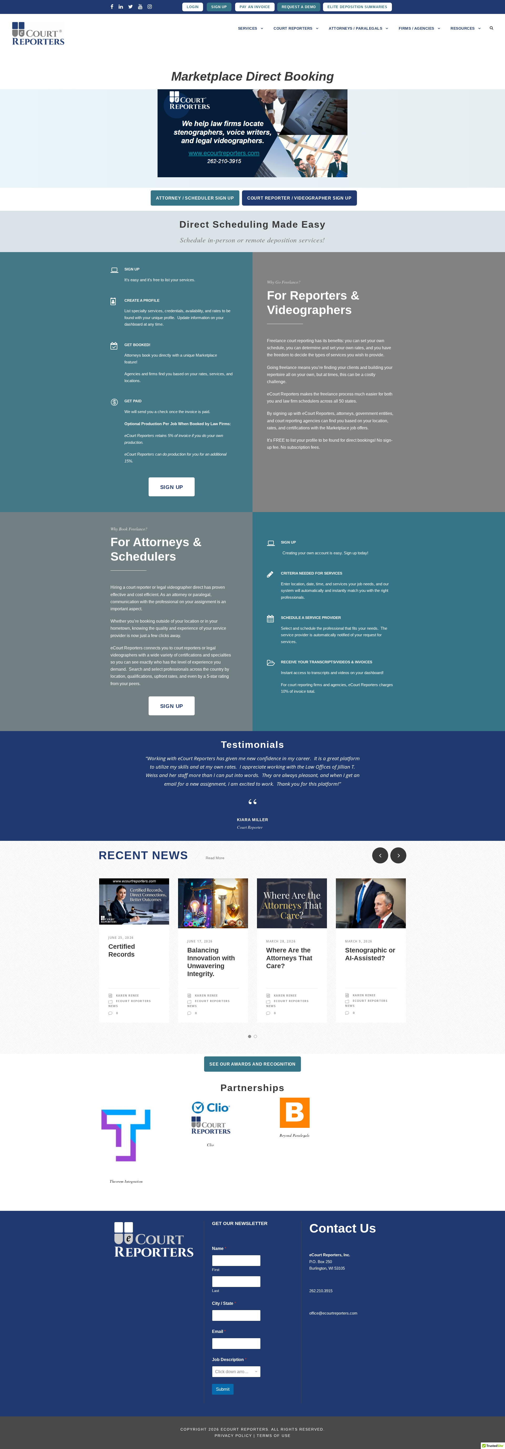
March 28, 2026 (281, 941)
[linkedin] (121, 7)
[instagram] (150, 7)
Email (219, 1331)
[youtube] (140, 7)
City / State (224, 1303)
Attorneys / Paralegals (355, 28)
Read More (215, 858)
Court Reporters (293, 28)
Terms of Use (274, 1436)
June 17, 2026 (200, 941)
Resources (463, 28)
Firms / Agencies (416, 28)
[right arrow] (398, 855)
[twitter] (130, 7)
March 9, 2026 (358, 941)
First (215, 1270)
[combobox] (236, 1371)
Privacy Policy (233, 1436)
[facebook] (111, 7)
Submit (223, 1389)
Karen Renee (127, 995)
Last (215, 1291)
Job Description (229, 1359)
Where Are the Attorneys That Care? (289, 958)
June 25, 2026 (121, 937)
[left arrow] (380, 855)
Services (247, 28)
